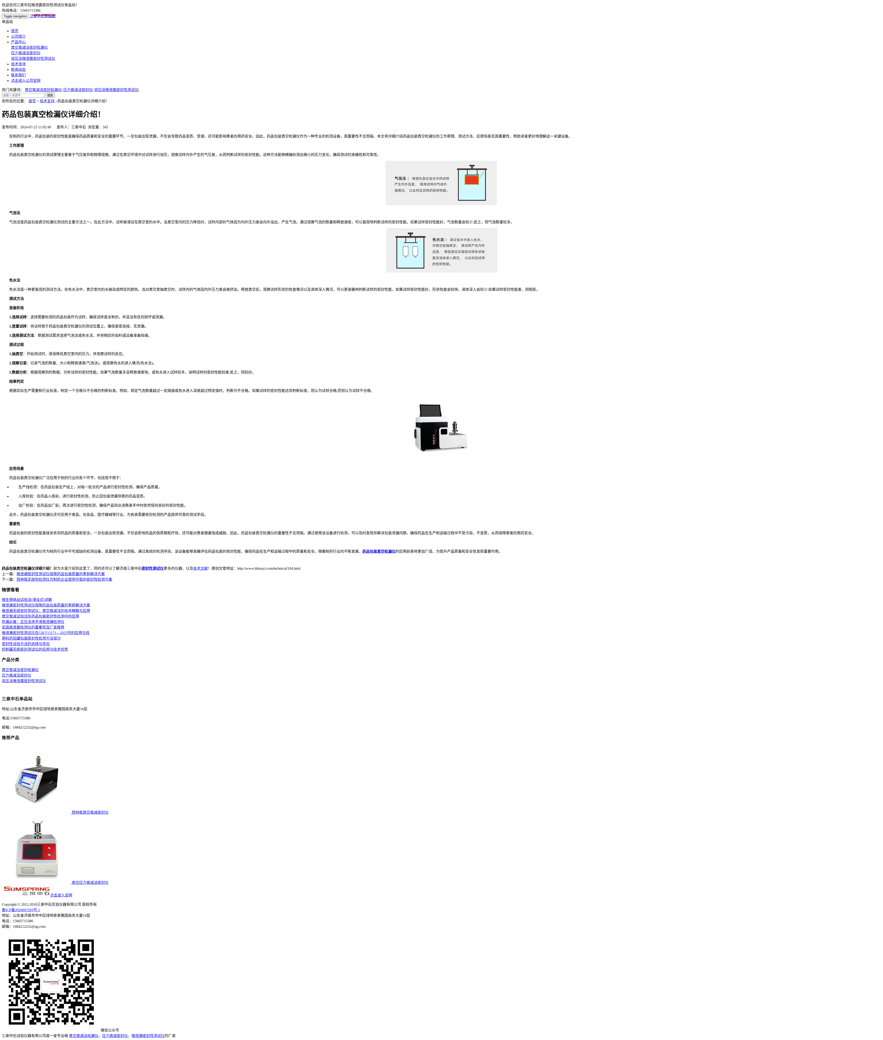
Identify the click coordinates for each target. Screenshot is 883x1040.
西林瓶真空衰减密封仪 (90, 812)
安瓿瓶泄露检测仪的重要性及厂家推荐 (33, 627)
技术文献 (200, 568)
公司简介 (18, 36)
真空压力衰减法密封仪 (90, 883)
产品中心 (18, 42)
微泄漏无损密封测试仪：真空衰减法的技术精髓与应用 (46, 611)
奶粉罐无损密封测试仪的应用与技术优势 (35, 649)
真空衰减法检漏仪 (83, 1036)
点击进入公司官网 (25, 81)
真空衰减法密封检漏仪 (29, 47)
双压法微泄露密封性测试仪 (33, 58)
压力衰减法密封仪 (25, 53)
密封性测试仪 (153, 568)
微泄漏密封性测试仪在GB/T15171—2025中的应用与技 (45, 633)
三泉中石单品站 (42, 16)
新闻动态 (18, 70)
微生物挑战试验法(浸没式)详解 (27, 600)
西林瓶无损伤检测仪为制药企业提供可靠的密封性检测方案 (64, 579)
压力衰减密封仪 (115, 1036)
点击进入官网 (61, 895)
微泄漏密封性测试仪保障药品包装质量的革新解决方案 (61, 574)
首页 (14, 31)
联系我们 (18, 75)
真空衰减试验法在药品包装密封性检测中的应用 (40, 616)
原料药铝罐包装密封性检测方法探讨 (31, 638)
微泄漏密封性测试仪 (148, 1036)
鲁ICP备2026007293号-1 (21, 910)
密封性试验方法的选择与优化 (26, 644)
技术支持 (18, 64)
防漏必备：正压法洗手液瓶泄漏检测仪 (33, 622)
